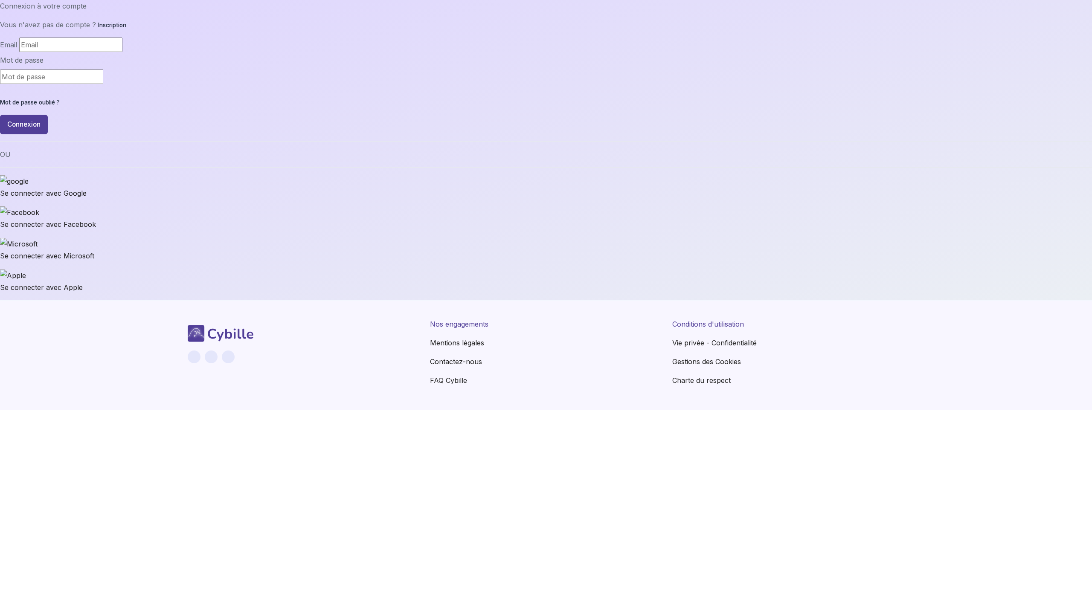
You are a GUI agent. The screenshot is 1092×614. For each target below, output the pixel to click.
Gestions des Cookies (706, 361)
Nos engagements (459, 324)
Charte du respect (701, 380)
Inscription (112, 25)
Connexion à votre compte (43, 6)
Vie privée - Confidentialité (714, 343)
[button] (546, 187)
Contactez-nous (456, 361)
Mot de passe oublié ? (30, 102)
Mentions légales (457, 343)
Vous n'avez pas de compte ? (63, 24)
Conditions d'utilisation (708, 324)
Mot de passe (22, 60)
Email (8, 45)
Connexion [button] (24, 124)
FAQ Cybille (448, 380)
